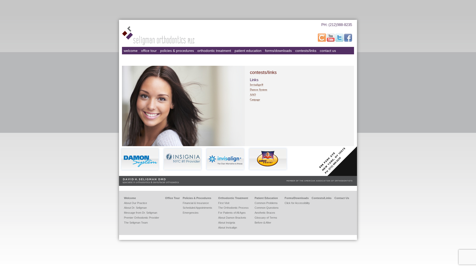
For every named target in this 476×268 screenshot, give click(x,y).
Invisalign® (256, 84)
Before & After (263, 222)
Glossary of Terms (266, 217)
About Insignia (226, 222)
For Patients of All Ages (232, 212)
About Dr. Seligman (135, 207)
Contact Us (328, 51)
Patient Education (248, 51)
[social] (322, 40)
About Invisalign (227, 227)
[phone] (333, 31)
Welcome (131, 51)
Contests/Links (305, 51)
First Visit (223, 202)
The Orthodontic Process (233, 207)
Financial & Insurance (196, 202)
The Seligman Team (136, 222)
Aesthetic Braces (265, 212)
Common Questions (267, 207)
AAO (253, 94)
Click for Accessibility (297, 202)
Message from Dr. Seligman (140, 212)
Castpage (255, 99)
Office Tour (149, 51)
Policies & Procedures (177, 51)
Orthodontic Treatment (214, 51)
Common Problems (266, 202)
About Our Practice (135, 202)
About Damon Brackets (232, 217)
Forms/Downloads (278, 51)
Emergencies (191, 212)
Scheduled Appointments (197, 207)
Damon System (258, 89)
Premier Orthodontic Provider (141, 217)
